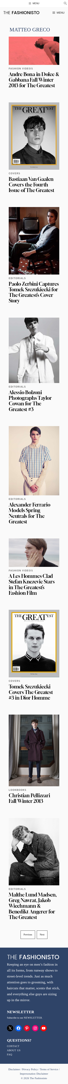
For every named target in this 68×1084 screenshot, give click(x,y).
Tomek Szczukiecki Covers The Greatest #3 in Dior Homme (31, 692)
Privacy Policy (30, 1069)
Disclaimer (14, 1069)
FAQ (9, 1054)
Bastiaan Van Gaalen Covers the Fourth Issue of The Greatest (31, 184)
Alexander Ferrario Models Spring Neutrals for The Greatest (29, 513)
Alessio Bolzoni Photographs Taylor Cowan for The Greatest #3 (30, 400)
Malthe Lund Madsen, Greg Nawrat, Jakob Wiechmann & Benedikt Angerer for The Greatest (33, 906)
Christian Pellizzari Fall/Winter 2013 (29, 798)
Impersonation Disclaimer (34, 1073)
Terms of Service (49, 1069)
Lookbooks (18, 790)
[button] (65, 4)
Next (42, 934)
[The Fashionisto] (21, 12)
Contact (13, 1046)
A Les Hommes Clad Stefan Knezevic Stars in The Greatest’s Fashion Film (32, 584)
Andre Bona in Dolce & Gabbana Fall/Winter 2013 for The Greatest (34, 79)
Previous (28, 934)
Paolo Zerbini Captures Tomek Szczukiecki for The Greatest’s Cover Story (34, 292)
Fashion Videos (21, 68)
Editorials (17, 278)
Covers (14, 173)
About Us (14, 1050)
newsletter (33, 1018)
